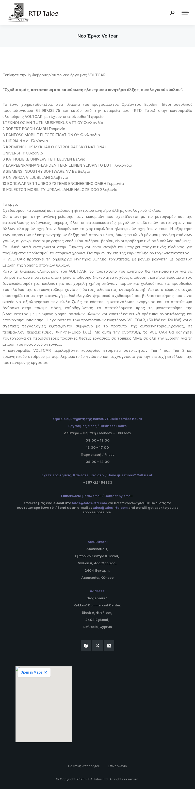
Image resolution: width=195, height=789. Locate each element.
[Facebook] (86, 645)
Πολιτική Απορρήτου (84, 766)
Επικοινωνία (117, 766)
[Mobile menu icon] (185, 12)
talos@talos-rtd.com (89, 503)
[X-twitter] (97, 645)
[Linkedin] (109, 645)
